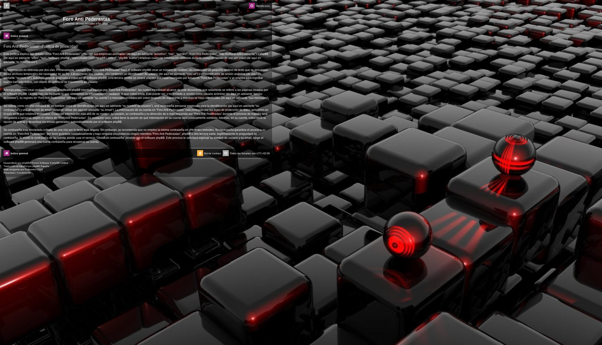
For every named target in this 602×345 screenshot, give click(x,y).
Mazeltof (31, 169)
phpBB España (40, 166)
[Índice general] (32, 20)
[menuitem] (10, 6)
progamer (15, 169)
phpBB (26, 163)
